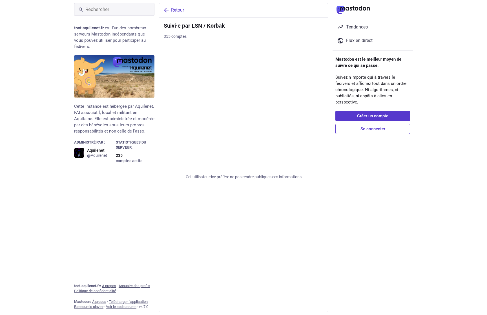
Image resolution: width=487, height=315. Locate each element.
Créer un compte (372, 115)
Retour (177, 10)
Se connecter (372, 128)
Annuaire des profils (134, 286)
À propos (109, 286)
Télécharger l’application (128, 301)
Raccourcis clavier (88, 307)
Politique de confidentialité (95, 291)
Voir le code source (121, 307)
